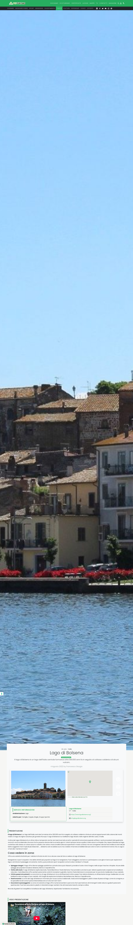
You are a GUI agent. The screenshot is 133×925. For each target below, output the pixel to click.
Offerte (90, 8)
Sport (31, 8)
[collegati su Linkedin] (96, 8)
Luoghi (85, 3)
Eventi (83, 8)
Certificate (76, 3)
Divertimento (50, 8)
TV (97, 3)
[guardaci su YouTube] (105, 8)
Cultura (66, 8)
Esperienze (75, 8)
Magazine (113, 3)
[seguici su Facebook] (99, 8)
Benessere (39, 8)
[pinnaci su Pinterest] (111, 8)
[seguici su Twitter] (102, 8)
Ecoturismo (65, 3)
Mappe (92, 3)
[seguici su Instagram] (108, 8)
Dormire (10, 8)
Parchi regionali (66, 757)
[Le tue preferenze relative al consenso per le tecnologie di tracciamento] (1, 693)
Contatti (103, 3)
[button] (90, 782)
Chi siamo (54, 3)
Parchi (59, 8)
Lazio (65, 749)
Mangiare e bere (21, 8)
